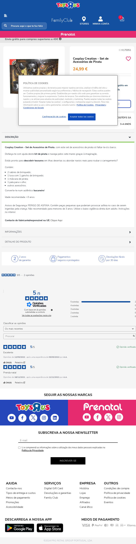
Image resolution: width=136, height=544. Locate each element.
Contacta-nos (14, 488)
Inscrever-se (68, 460)
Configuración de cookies (54, 116)
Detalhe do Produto (18, 241)
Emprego (85, 498)
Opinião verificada (128, 347)
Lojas (83, 493)
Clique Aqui (56, 220)
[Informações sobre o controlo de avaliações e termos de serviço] (51, 310)
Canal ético (86, 507)
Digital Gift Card (53, 488)
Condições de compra (116, 488)
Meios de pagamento (18, 498)
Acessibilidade (14, 507)
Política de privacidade (117, 493)
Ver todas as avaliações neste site (36, 315)
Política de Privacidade (33, 450)
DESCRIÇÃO (11, 137)
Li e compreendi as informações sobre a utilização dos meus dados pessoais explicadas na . (63, 449)
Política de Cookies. (85, 105)
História (84, 488)
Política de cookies (115, 498)
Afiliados (85, 502)
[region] (68, 100)
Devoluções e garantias (57, 493)
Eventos (108, 502)
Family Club (51, 498)
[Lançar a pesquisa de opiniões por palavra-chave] (134, 336)
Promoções (12, 502)
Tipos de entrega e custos (21, 493)
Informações (13, 231)
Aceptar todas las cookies (82, 116)
